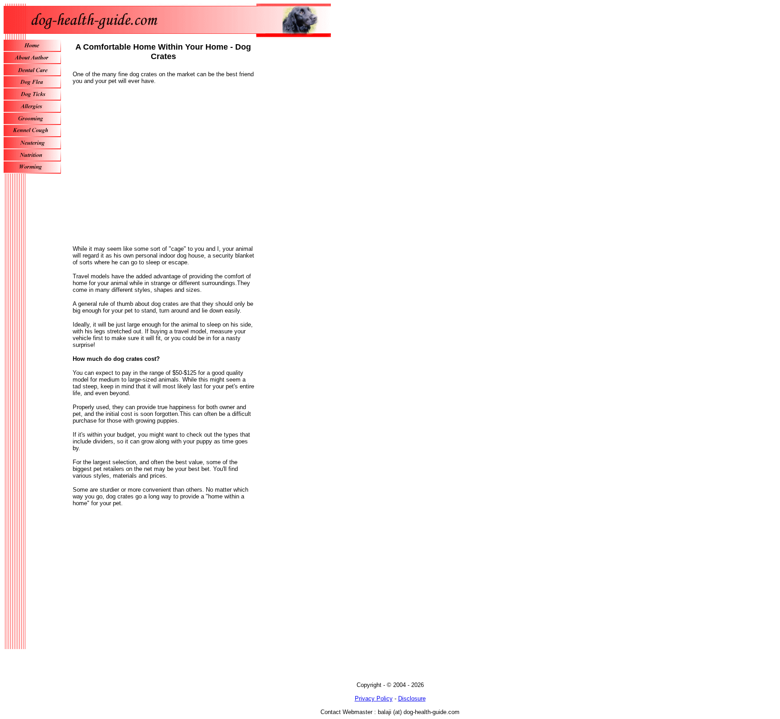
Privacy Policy (374, 698)
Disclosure (412, 698)
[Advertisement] (163, 168)
